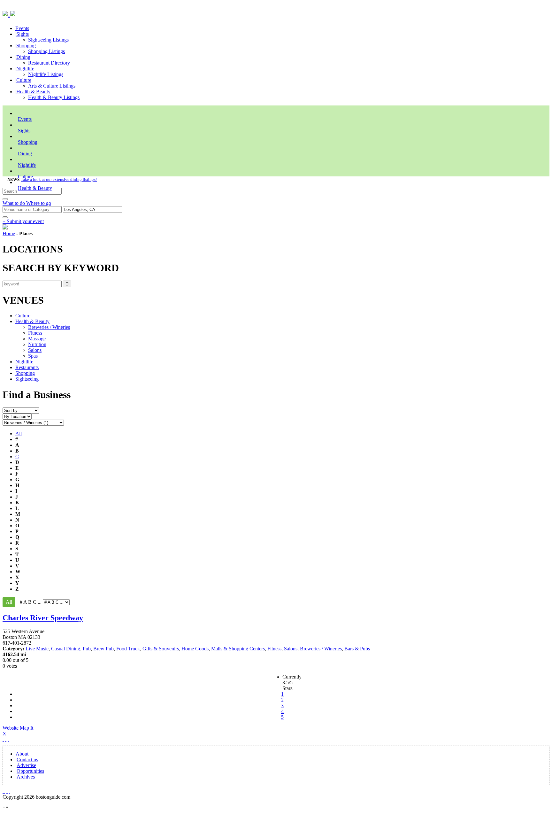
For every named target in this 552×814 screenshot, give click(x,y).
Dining (23, 57)
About (22, 753)
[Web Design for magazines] (3, 802)
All (18, 433)
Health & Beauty (33, 91)
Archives (26, 776)
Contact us (27, 759)
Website (11, 728)
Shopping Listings (46, 51)
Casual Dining (65, 648)
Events (22, 28)
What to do (14, 203)
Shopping (26, 45)
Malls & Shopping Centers (238, 648)
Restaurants (27, 367)
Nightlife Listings (45, 74)
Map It (18, 730)
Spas (33, 356)
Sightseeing (27, 379)
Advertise (26, 765)
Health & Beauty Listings (54, 97)
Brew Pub (103, 648)
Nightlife (25, 68)
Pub (87, 648)
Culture (23, 80)
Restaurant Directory (49, 63)
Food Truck (128, 648)
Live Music (37, 648)
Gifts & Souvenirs (160, 648)
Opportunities (30, 771)
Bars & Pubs (357, 648)
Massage (37, 338)
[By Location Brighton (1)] (17, 416)
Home (9, 233)
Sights (22, 34)
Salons (35, 350)
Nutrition (37, 344)
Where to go (38, 203)
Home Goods (195, 648)
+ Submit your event (23, 221)
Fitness (35, 333)
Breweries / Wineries (49, 327)
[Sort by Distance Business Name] (21, 410)
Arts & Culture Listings (51, 86)
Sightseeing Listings (48, 40)
